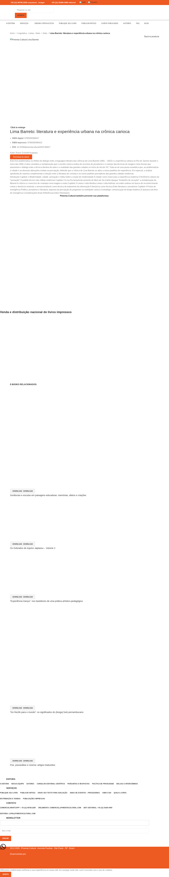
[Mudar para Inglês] (82, 2)
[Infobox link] (25, 2)
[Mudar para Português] (92, 2)
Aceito (6, 874)
